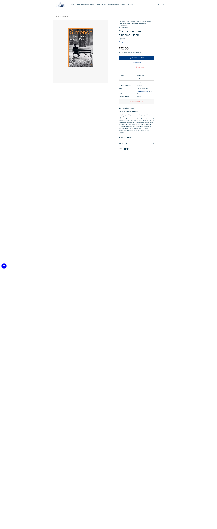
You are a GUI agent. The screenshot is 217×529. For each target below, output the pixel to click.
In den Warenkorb (138, 57)
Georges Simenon (124, 42)
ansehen (139, 96)
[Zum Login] (159, 4)
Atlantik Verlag (101, 4)
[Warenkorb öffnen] (163, 4)
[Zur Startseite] (60, 4)
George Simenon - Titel (132, 21)
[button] (4, 266)
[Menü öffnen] (54, 4)
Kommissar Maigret (145, 21)
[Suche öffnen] (155, 4)
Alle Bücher (122, 21)
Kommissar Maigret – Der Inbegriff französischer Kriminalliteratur (132, 24)
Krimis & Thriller (123, 27)
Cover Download (135, 101)
